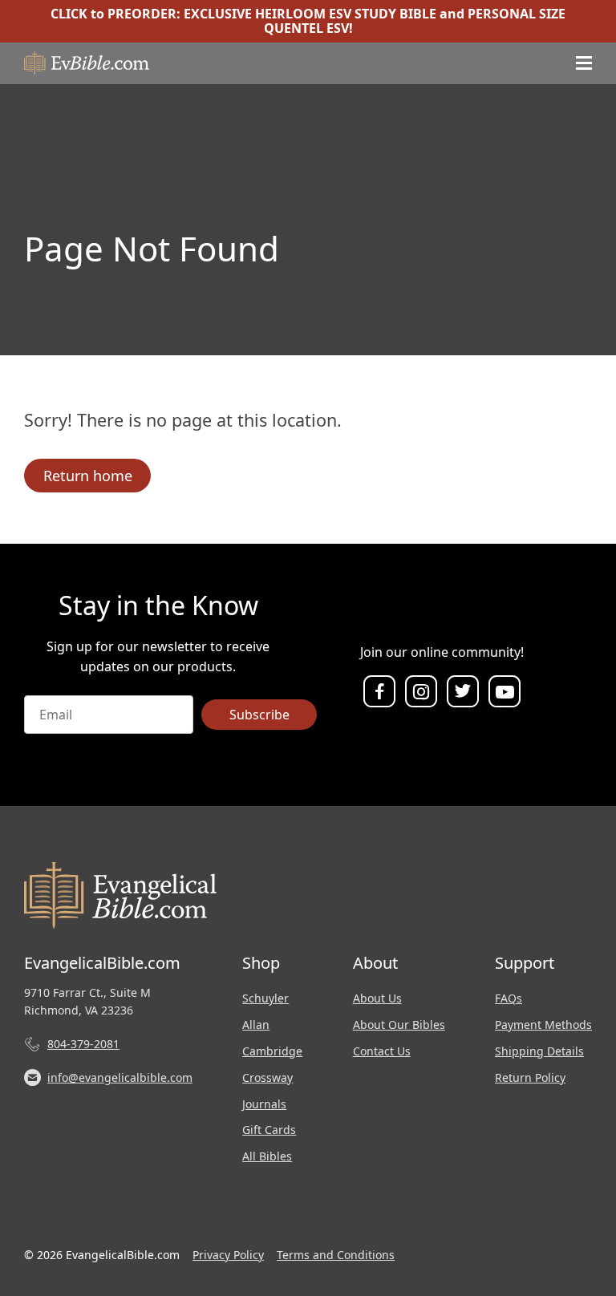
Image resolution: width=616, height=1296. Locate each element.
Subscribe (259, 714)
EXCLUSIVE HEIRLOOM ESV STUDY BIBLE (310, 13)
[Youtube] (504, 692)
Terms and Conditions (336, 1254)
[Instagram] (421, 692)
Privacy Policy (228, 1254)
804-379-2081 (83, 1043)
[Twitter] (463, 692)
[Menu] (584, 63)
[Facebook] (379, 692)
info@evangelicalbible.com (119, 1077)
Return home (87, 475)
